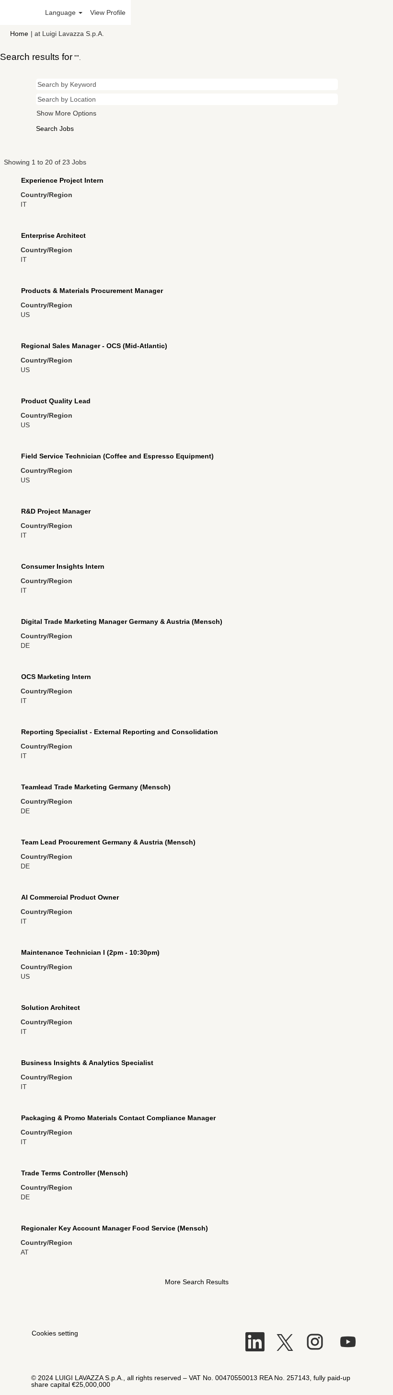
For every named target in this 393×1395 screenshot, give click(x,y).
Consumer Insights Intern (62, 566)
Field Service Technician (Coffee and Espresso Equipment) (117, 456)
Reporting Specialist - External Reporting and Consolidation (119, 732)
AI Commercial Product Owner (70, 897)
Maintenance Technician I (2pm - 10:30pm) (90, 952)
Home (19, 33)
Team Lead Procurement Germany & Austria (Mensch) (108, 842)
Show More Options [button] (66, 113)
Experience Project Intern (62, 180)
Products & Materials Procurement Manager (92, 290)
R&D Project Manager (56, 511)
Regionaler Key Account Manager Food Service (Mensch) (114, 1228)
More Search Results (197, 1282)
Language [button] (61, 12)
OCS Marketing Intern (56, 676)
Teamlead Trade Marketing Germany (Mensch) (96, 787)
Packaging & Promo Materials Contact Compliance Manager (118, 1118)
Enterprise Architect (53, 235)
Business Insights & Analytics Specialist (87, 1063)
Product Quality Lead (56, 401)
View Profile (108, 12)
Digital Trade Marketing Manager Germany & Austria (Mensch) (121, 621)
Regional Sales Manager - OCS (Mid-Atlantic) (94, 346)
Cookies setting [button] (55, 1333)
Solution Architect (50, 1007)
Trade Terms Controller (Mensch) (74, 1173)
